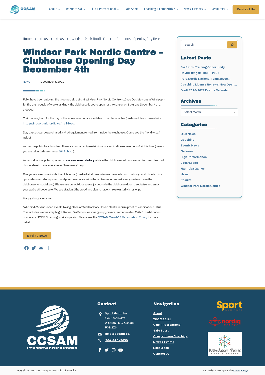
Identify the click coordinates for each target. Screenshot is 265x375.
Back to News (37, 235)
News (43, 39)
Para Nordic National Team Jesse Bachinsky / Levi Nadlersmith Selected (208, 79)
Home (27, 39)
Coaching (188, 139)
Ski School (66, 151)
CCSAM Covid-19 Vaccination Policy (122, 217)
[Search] (232, 44)
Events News (190, 145)
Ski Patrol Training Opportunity (203, 67)
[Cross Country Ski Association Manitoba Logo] (58, 327)
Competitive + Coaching (170, 336)
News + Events (193, 9)
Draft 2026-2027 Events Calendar (205, 90)
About (53, 9)
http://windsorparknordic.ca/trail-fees (48, 123)
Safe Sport (131, 9)
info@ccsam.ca (117, 333)
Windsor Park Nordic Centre (200, 185)
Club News (188, 133)
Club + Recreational (103, 9)
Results (186, 180)
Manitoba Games (193, 168)
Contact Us (246, 9)
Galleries (187, 151)
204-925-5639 (116, 340)
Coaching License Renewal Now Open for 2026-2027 (207, 85)
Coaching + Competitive (159, 9)
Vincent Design (240, 370)
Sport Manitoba (116, 313)
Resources (218, 9)
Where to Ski (74, 9)
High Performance (194, 157)
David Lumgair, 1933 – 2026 (200, 72)
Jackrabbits (189, 162)
